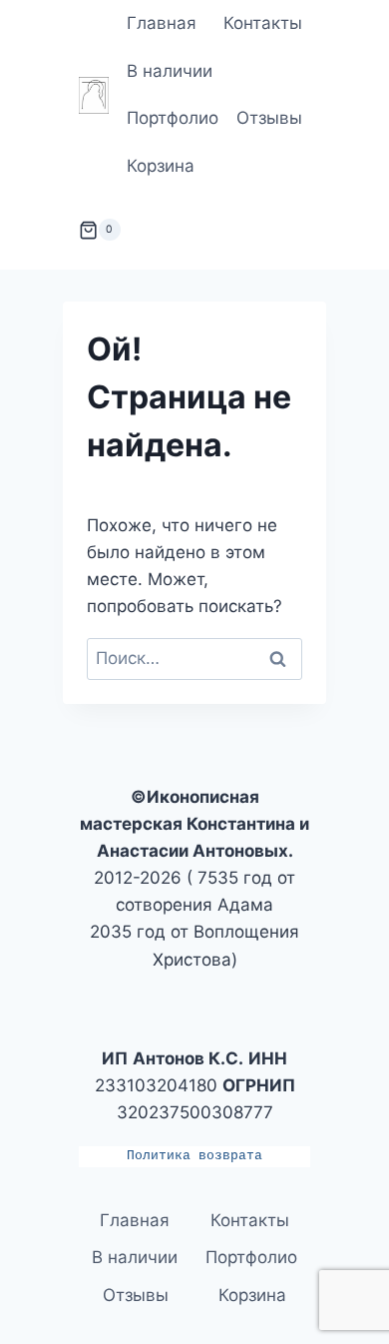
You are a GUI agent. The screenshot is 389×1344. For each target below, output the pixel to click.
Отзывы (269, 118)
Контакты (262, 23)
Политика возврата (194, 1155)
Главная (161, 23)
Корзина (160, 166)
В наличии (169, 71)
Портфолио (172, 118)
